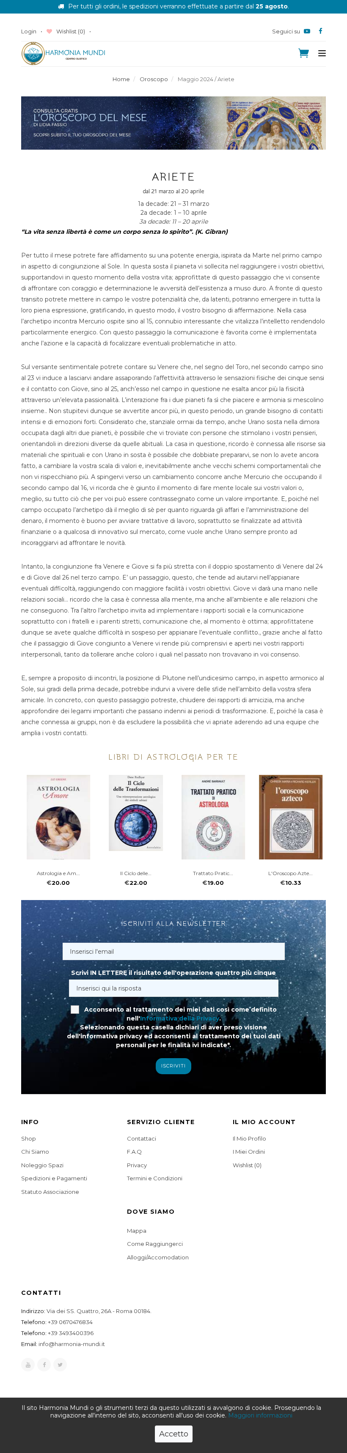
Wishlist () (70, 31)
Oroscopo (154, 79)
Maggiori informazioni (260, 1415)
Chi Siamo (35, 1151)
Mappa (136, 1230)
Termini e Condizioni (154, 1178)
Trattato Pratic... (213, 873)
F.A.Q (134, 1151)
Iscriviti (173, 1066)
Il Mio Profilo (249, 1138)
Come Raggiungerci (155, 1243)
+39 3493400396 (71, 1333)
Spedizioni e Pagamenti (54, 1178)
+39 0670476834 (70, 1322)
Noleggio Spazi (42, 1165)
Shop (28, 1138)
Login (28, 31)
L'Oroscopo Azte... (290, 873)
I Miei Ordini (249, 1151)
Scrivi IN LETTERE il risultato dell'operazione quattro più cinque (173, 973)
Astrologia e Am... (58, 873)
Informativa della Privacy (179, 1018)
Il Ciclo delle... (135, 873)
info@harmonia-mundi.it (72, 1344)
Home (121, 79)
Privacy (137, 1165)
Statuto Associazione (50, 1191)
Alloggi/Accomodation (158, 1257)
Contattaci (141, 1138)
